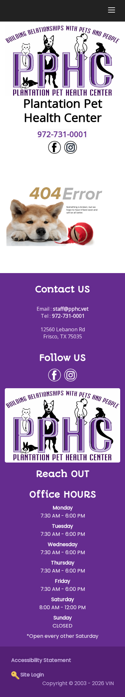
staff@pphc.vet (70, 308)
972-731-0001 (63, 134)
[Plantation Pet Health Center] (62, 59)
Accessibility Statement (41, 660)
